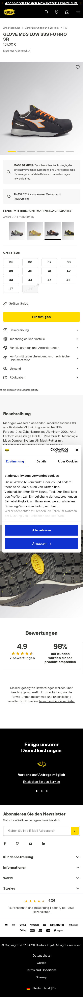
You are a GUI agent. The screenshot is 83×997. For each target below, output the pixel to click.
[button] (46, 12)
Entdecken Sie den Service (41, 781)
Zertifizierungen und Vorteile (42, 27)
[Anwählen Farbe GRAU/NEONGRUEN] (17, 231)
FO (65, 27)
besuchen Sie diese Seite (57, 701)
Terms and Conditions (41, 970)
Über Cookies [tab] (68, 461)
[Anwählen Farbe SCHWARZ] (70, 231)
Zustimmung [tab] (15, 461)
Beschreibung (19, 330)
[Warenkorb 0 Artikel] (67, 12)
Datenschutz (41, 955)
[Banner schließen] (77, 450)
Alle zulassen (41, 530)
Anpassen (39, 543)
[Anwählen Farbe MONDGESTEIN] (35, 231)
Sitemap (41, 977)
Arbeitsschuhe (11, 27)
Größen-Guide (18, 303)
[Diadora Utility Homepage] (9, 12)
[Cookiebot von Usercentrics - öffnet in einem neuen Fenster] (51, 450)
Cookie (41, 962)
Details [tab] (41, 461)
